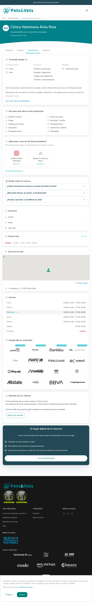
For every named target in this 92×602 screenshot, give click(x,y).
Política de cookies (26, 587)
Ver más (84, 236)
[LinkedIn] (64, 514)
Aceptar (22, 595)
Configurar (9, 595)
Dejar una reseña (15, 415)
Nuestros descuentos (10, 522)
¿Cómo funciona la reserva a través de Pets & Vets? (32, 186)
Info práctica (33, 50)
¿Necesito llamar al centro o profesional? (27, 193)
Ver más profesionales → (14, 171)
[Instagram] (68, 514)
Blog (4, 526)
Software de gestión (10, 517)
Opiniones (46, 50)
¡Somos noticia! (38, 517)
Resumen (9, 50)
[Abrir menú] (86, 10)
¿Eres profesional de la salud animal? (46, 2)
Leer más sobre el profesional (17, 101)
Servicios (20, 50)
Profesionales (13, 18)
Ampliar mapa (82, 283)
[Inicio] (3, 18)
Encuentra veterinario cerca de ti (14, 513)
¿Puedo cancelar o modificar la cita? (24, 200)
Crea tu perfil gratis (46, 458)
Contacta (36, 513)
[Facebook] (72, 514)
